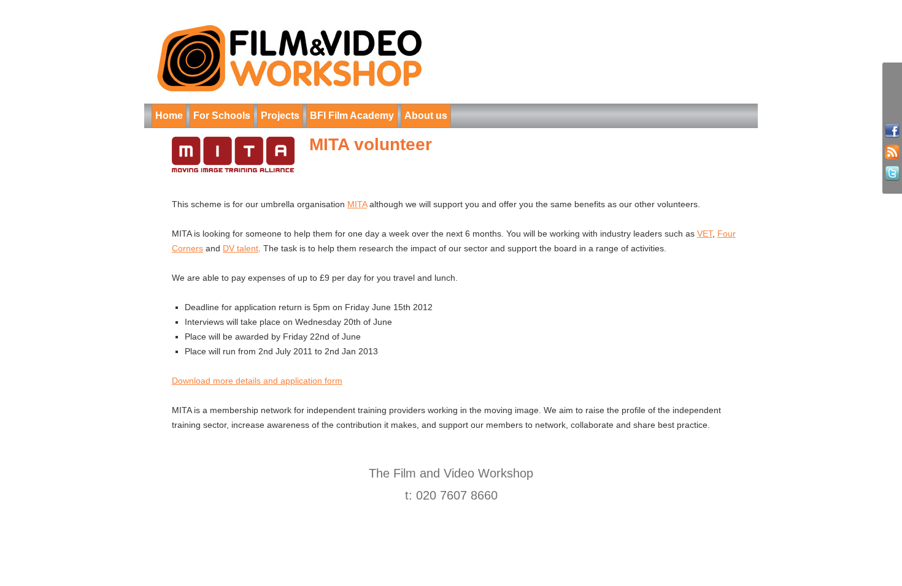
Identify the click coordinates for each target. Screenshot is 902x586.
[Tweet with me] (892, 173)
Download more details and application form (257, 381)
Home (169, 115)
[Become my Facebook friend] (892, 131)
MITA (357, 204)
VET (704, 233)
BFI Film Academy (352, 115)
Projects (280, 115)
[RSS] (892, 152)
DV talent (240, 248)
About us (425, 115)
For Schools (221, 115)
